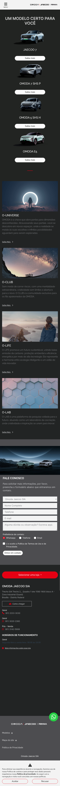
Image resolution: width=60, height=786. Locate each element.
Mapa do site (8, 740)
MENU (6, 7)
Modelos (6, 733)
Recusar (45, 781)
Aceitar (15, 781)
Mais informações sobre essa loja (18, 648)
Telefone (26, 538)
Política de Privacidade (12, 747)
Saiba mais (30, 58)
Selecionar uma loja (29, 575)
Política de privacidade (26, 774)
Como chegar (18, 604)
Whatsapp (10, 538)
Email (39, 538)
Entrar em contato (13, 553)
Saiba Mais (6, 242)
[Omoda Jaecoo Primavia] (44, 4)
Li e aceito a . (26, 545)
